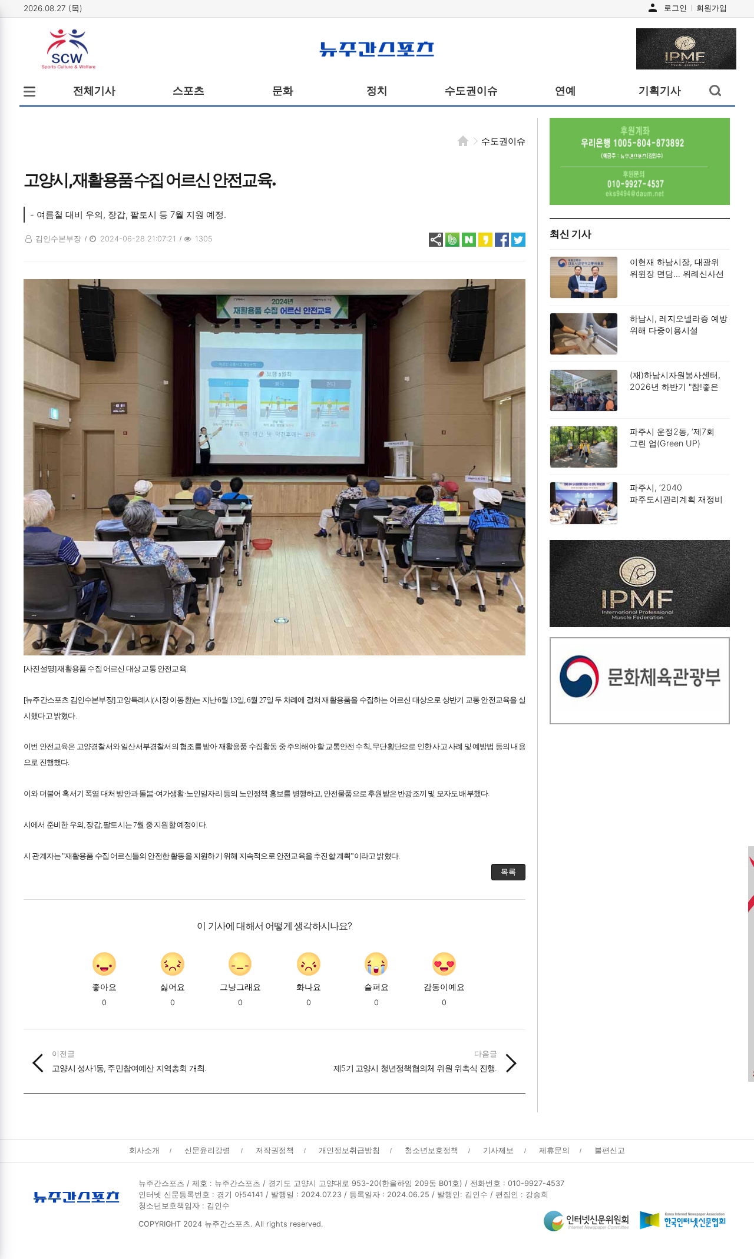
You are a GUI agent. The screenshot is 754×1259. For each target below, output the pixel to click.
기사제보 (498, 1150)
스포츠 (188, 90)
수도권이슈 (471, 90)
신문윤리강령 (207, 1150)
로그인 (675, 8)
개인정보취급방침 (349, 1150)
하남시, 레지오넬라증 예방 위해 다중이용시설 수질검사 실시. (678, 330)
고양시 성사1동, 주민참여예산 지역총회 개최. (129, 1061)
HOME (463, 140)
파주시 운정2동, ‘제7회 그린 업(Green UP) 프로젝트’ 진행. (672, 443)
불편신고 (609, 1150)
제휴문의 (554, 1150)
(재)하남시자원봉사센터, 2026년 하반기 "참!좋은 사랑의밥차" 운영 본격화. (676, 386)
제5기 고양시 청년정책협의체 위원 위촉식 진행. (415, 1061)
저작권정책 (275, 1150)
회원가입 (711, 8)
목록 (508, 871)
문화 (282, 90)
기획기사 (660, 90)
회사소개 (144, 1150)
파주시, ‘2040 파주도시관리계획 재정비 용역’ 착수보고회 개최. (676, 499)
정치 (377, 90)
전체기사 (94, 90)
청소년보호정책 (431, 1150)
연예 (565, 90)
